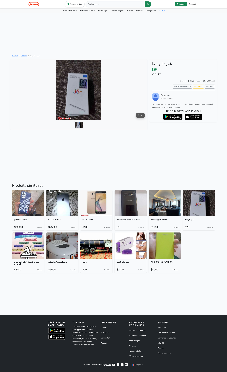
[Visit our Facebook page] (122, 364)
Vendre (104, 327)
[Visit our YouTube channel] (114, 364)
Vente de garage (136, 356)
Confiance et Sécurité (167, 337)
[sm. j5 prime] (96, 203)
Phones (24, 55)
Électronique (103, 11)
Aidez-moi (162, 327)
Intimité (161, 343)
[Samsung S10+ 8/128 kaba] (131, 203)
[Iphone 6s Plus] (62, 203)
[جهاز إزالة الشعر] (131, 245)
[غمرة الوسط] (199, 203)
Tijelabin (107, 364)
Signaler (199, 86)
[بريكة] (96, 245)
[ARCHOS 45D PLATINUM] (165, 245)
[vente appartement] (165, 203)
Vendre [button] (182, 4)
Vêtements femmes (70, 11)
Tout (162, 11)
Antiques (139, 11)
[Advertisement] (113, 33)
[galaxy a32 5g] (28, 203)
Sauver (211, 86)
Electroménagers (117, 11)
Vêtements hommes (87, 11)
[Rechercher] (148, 4)
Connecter (193, 4)
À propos (105, 332)
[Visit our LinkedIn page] (126, 364)
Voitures (130, 11)
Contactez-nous (164, 353)
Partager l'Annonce (183, 86)
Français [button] (137, 365)
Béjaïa (192, 81)
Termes (161, 348)
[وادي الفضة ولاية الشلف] (62, 245)
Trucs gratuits (151, 11)
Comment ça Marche (166, 332)
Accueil (15, 55)
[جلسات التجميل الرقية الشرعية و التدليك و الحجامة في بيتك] (28, 245)
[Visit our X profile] (118, 364)
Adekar (198, 81)
